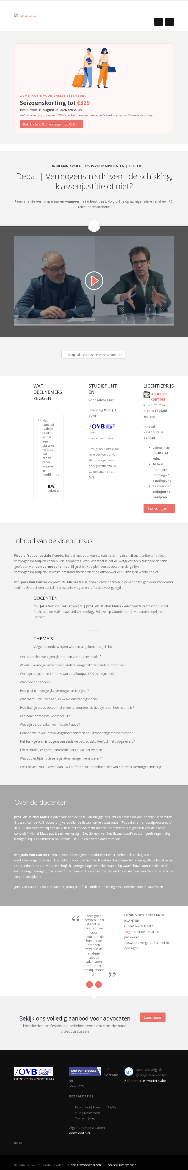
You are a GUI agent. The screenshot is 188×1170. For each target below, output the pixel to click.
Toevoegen (157, 508)
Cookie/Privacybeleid (121, 1165)
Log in (128, 931)
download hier (79, 1133)
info (81, 1086)
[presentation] (89, 984)
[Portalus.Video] (25, 15)
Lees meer (153, 1017)
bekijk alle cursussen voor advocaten (94, 355)
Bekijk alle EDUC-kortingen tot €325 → (51, 124)
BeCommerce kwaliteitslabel (145, 1080)
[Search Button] (158, 22)
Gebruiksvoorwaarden (84, 1165)
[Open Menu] (169, 22)
